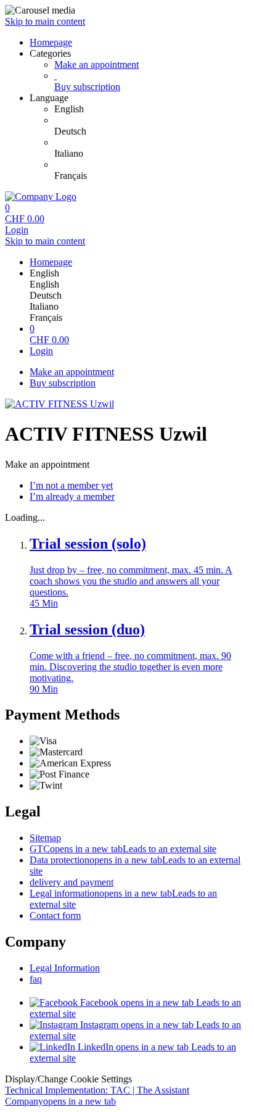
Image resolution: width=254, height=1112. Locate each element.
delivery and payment (71, 882)
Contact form (55, 915)
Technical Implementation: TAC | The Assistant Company (97, 1095)
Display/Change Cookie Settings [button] (68, 1079)
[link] (151, 109)
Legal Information (65, 968)
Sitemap (45, 837)
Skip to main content (45, 21)
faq (36, 979)
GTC (123, 849)
